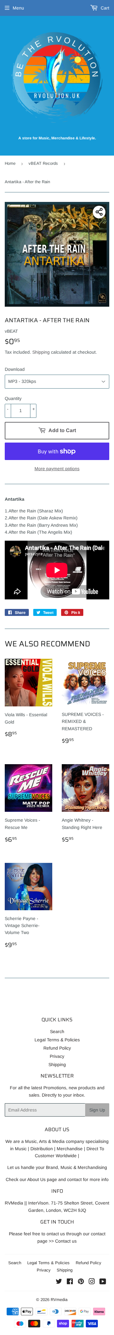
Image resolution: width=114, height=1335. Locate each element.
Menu (18, 7)
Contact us (66, 1241)
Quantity (13, 398)
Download (15, 369)
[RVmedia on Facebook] (69, 1282)
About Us (36, 1179)
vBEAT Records (43, 163)
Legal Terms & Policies (57, 1039)
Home (10, 163)
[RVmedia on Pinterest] (81, 1282)
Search (57, 1031)
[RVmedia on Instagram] (92, 1282)
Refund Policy (57, 1048)
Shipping (41, 352)
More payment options (57, 468)
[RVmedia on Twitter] (59, 1282)
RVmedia (59, 1299)
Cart (104, 7)
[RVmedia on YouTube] (102, 1282)
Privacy (57, 1056)
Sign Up (97, 1109)
